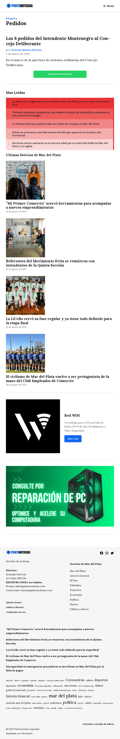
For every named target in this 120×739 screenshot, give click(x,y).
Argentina (25, 680)
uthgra (60, 708)
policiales (55, 702)
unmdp (53, 708)
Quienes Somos (14, 602)
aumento (33, 680)
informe (91, 690)
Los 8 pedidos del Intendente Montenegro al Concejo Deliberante (58, 41)
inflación (82, 690)
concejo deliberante (55, 680)
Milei (80, 696)
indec (74, 690)
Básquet (41, 680)
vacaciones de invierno (73, 708)
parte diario (37, 703)
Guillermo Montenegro (62, 690)
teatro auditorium (13, 708)
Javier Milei (35, 697)
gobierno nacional (15, 690)
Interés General (79, 575)
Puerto (74, 604)
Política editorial (14, 607)
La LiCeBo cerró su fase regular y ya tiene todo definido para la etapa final (59, 320)
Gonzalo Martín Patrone (26, 49)
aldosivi (9, 680)
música (87, 696)
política (69, 702)
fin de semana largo (86, 686)
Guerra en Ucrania (44, 690)
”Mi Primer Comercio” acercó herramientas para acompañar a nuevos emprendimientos (59, 205)
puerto (81, 703)
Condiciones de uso (16, 612)
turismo (39, 708)
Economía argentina (43, 686)
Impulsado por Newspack (19, 733)
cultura (89, 680)
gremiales (31, 690)
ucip (47, 708)
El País (74, 580)
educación (58, 686)
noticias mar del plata (18, 702)
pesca (46, 703)
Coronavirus (74, 680)
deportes (101, 680)
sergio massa (108, 703)
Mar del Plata (78, 570)
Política (74, 599)
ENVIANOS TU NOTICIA (60, 74)
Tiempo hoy (27, 708)
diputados (11, 685)
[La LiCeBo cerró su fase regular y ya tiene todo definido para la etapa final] (25, 296)
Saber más (73, 438)
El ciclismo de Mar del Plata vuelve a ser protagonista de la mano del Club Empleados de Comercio (57, 378)
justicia (44, 697)
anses (17, 680)
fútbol (99, 685)
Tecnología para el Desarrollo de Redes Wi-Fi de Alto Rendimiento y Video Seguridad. (85, 426)
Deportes (75, 589)
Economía (76, 594)
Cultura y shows (79, 609)
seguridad (97, 703)
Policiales (75, 585)
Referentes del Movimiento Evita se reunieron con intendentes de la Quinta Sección (50, 263)
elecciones (70, 685)
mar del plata (63, 696)
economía (25, 685)
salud (88, 702)
